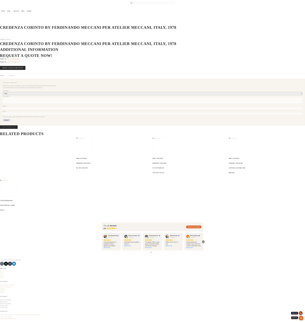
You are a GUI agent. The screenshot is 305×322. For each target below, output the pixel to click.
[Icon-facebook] (2, 264)
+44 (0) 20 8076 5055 (13, 59)
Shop (8, 11)
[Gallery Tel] (301, 313)
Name (5, 106)
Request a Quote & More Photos (12, 68)
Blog (23, 11)
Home (3, 11)
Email (4, 111)
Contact (29, 11)
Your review (6, 96)
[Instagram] (10, 264)
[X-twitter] (6, 264)
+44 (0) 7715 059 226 (13, 62)
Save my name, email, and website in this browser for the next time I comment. (24, 117)
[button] (9, 127)
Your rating (6, 91)
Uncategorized (7, 39)
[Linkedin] (14, 264)
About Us (16, 11)
